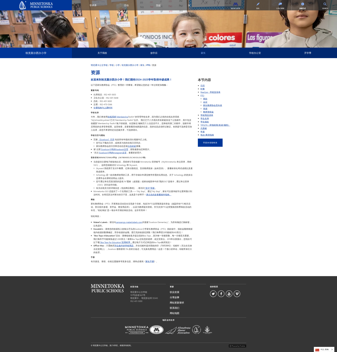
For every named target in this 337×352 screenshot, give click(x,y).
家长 (203, 53)
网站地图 (174, 313)
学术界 (93, 5)
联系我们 (174, 308)
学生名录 (204, 118)
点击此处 (132, 146)
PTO (148, 65)
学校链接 (107, 288)
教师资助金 (208, 111)
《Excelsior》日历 (106, 139)
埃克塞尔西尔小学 (35, 53)
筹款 (205, 98)
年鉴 (202, 131)
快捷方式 (302, 8)
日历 (202, 85)
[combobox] (324, 349)
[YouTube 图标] (229, 293)
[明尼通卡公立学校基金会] (136, 335)
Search (328, 8)
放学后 (153, 53)
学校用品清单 (206, 115)
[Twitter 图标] (213, 293)
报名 (257, 8)
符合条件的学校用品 (124, 246)
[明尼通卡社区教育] (196, 335)
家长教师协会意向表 (212, 105)
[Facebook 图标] (221, 293)
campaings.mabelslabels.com (129, 222)
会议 (205, 101)
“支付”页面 (150, 187)
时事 (202, 88)
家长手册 (150, 261)
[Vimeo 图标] (237, 293)
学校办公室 (255, 53)
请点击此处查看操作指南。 (158, 194)
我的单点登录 (235, 8)
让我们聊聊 (280, 8)
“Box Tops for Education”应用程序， (116, 242)
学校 (158, 5)
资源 (205, 108)
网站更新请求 (177, 302)
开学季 (307, 53)
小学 (118, 65)
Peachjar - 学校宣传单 (210, 92)
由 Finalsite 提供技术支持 (237, 346)
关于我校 (102, 53)
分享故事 (174, 297)
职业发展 (174, 292)
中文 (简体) (325, 349)
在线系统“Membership (118, 116)
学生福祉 (204, 121)
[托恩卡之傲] (156, 335)
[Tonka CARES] (207, 335)
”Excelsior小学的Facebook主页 (114, 149)
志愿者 (203, 128)
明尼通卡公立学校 (10, 2)
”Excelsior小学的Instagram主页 (112, 152)
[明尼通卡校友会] (177, 335)
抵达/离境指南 (207, 134)
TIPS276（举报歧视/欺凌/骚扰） (215, 124)
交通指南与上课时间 (102, 107)
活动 (126, 5)
